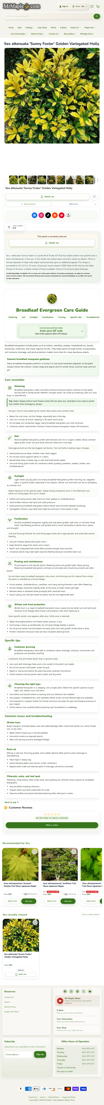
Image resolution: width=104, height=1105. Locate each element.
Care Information (18, 34)
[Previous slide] (6, 180)
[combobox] (49, 16)
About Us (74, 27)
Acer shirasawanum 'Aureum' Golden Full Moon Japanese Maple (20, 884)
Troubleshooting (94, 317)
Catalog (28, 27)
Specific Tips (76, 317)
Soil (23, 317)
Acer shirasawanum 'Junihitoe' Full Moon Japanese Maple (59, 884)
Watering (13, 317)
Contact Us (53, 34)
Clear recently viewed (90, 914)
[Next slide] (97, 180)
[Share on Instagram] (41, 215)
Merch (53, 27)
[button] (13, 179)
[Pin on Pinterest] (61, 215)
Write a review (52, 825)
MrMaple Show (86, 34)
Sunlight (34, 317)
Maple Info (89, 27)
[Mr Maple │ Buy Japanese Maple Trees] (23, 6)
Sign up (40, 1054)
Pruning (62, 317)
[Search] (97, 16)
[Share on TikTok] (48, 215)
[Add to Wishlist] (94, 196)
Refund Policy (37, 34)
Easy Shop (42, 27)
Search (7, 1002)
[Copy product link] (68, 215)
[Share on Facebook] (34, 215)
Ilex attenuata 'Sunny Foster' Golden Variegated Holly (18, 955)
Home (11, 27)
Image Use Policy (11, 1011)
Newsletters (69, 34)
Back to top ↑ (12, 802)
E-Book (63, 27)
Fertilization (47, 317)
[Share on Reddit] (55, 215)
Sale (20, 27)
